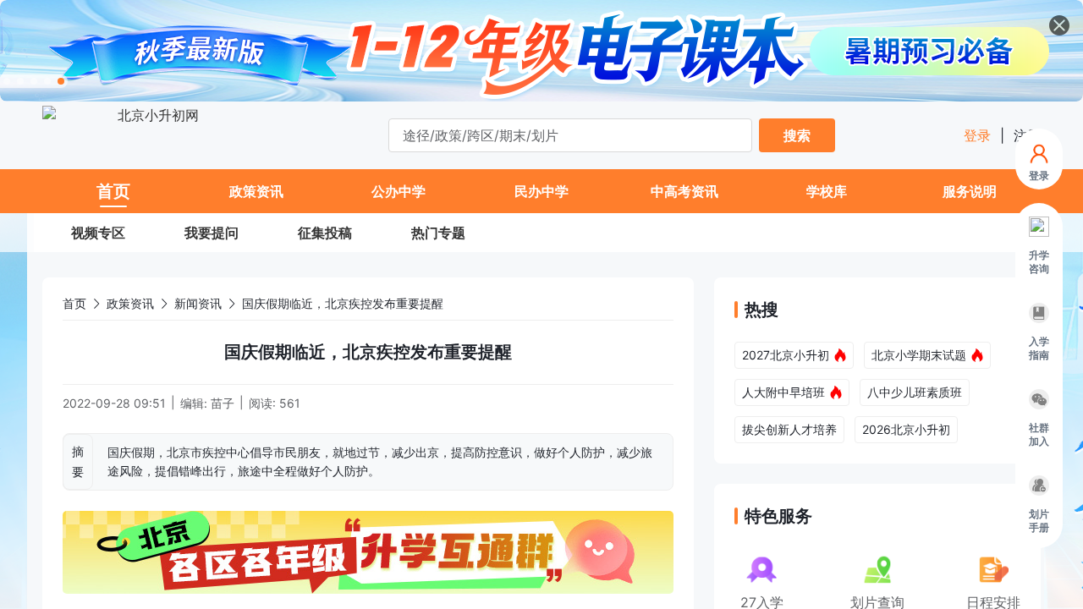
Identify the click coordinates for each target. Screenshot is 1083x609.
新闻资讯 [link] (198, 303)
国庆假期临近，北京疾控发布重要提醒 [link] (342, 303)
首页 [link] (74, 303)
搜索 (797, 135)
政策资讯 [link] (130, 303)
